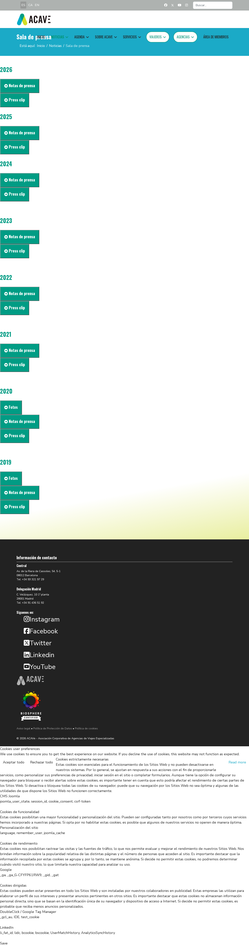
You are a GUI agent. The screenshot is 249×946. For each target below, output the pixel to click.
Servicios (130, 36)
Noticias (57, 36)
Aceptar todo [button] (13, 762)
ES (23, 5)
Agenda (79, 36)
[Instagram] (186, 5)
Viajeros (155, 36)
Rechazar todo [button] (41, 762)
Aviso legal (23, 728)
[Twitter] (172, 5)
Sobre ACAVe (104, 36)
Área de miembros (216, 36)
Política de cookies (86, 728)
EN (37, 5)
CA (30, 5)
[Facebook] (165, 5)
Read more (237, 762)
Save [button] (4, 943)
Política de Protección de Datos (52, 728)
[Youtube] (179, 5)
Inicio (41, 36)
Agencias (183, 36)
